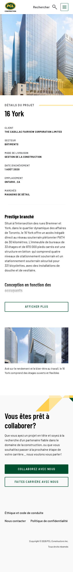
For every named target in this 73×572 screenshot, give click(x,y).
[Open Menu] (64, 7)
